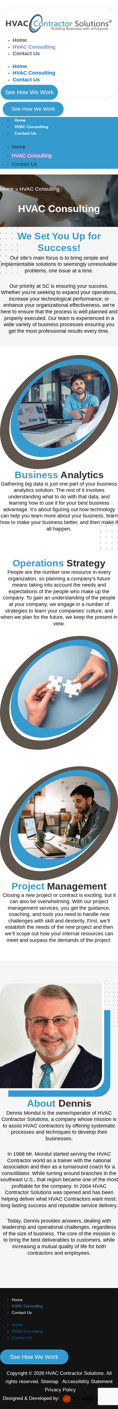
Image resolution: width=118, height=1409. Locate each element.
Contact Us (26, 53)
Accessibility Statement (87, 1381)
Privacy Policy (60, 1389)
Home (20, 40)
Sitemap (50, 1381)
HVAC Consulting (34, 47)
